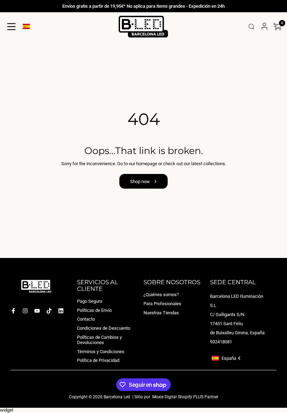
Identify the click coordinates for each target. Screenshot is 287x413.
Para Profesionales (162, 303)
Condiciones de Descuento (103, 328)
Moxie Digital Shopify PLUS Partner (184, 396)
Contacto (86, 319)
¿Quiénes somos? (161, 294)
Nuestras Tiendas (161, 312)
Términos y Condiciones (100, 351)
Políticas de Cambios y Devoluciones (99, 339)
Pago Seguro (89, 301)
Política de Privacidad (98, 360)
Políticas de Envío (94, 310)
